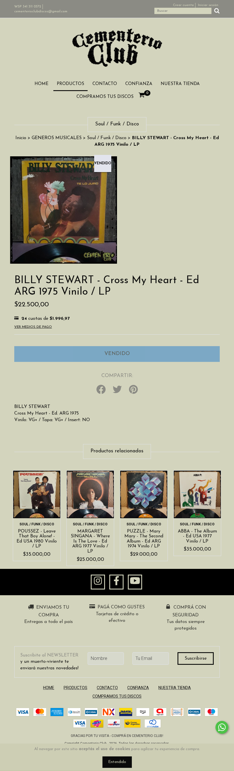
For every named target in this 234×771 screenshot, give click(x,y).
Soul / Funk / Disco (106, 138)
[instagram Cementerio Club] (98, 582)
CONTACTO (104, 84)
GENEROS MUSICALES (57, 138)
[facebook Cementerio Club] (116, 582)
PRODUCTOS (70, 84)
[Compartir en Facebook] (101, 390)
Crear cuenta (183, 5)
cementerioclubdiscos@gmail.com (40, 11)
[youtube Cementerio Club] (135, 582)
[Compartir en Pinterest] (133, 390)
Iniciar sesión (208, 5)
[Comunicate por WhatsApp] (221, 727)
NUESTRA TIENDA (180, 84)
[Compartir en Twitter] (117, 390)
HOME (42, 84)
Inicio (20, 138)
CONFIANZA (138, 84)
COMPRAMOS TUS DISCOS (105, 97)
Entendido (117, 762)
